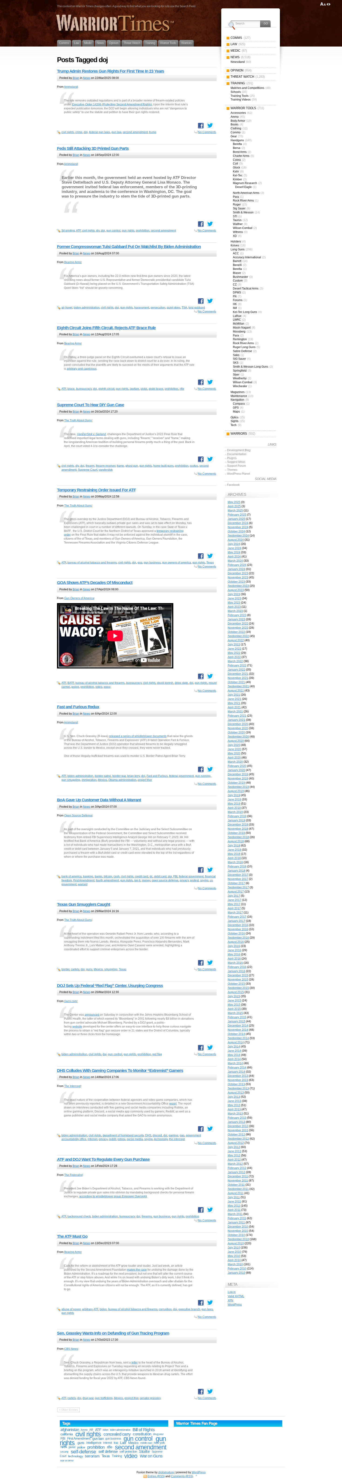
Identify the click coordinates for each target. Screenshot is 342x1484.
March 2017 (235, 912)
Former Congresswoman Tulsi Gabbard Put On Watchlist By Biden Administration (129, 246)
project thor (145, 780)
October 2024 (236, 531)
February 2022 (237, 665)
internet (92, 1139)
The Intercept (72, 1086)
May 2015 (234, 1004)
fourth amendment (107, 880)
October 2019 (236, 782)
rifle (182, 388)
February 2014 (237, 1067)
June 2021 (234, 699)
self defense (108, 1451)
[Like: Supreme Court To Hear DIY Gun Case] (201, 459)
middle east (146, 1442)
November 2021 (238, 678)
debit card (160, 876)
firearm (90, 465)
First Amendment (83, 880)
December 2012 (238, 1126)
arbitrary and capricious (82, 368)
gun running (203, 776)
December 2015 (238, 975)
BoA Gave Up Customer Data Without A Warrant (99, 800)
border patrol (103, 776)
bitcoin (108, 876)
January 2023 (236, 619)
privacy (184, 880)
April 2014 (234, 1059)
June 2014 (234, 1050)
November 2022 (238, 627)
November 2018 (238, 828)
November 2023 (238, 577)
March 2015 (235, 1013)
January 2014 (236, 1071)
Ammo (84, 1429)
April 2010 (234, 1260)
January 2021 (236, 720)
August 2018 (236, 841)
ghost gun (131, 465)
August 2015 (236, 992)
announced (92, 1014)
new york (159, 1442)
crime (78, 132)
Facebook (233, 485)
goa (139, 562)
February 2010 (237, 1268)
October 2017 (236, 883)
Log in (232, 1292)
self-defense (83, 1451)
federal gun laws (99, 132)
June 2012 (234, 1151)
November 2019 (238, 778)
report (173, 1103)
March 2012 (235, 1163)
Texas (210, 562)
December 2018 (238, 824)
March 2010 (235, 1264)
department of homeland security (123, 1135)
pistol (144, 388)
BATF (70, 683)
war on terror (67, 1460)
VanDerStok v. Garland (91, 434)
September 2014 (238, 1038)
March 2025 (235, 510)
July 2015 (234, 996)
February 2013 (237, 1117)
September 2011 (238, 1189)
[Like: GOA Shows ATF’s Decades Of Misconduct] (201, 676)
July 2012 (234, 1147)
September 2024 (238, 535)
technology (161, 1139)
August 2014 (236, 1042)
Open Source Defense (78, 815)
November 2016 (238, 929)
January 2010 (236, 1272)
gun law (116, 132)
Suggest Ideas (236, 461)
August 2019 (236, 791)
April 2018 (234, 858)
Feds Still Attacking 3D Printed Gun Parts (93, 148)
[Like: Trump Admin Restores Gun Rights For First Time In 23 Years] (201, 125)
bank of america (71, 876)
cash (117, 876)
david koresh (165, 683)
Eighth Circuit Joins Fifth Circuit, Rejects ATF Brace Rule (106, 328)
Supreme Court (87, 469)
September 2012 (238, 1138)
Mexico (102, 780)
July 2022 (234, 644)
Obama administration (122, 780)
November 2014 (238, 1029)
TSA (184, 307)
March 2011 (235, 1214)
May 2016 (234, 954)
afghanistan (69, 1429)
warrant (82, 884)
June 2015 (234, 1000)
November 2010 (238, 1230)
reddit (112, 1139)
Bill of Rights (144, 1429)
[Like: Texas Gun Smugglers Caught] (201, 963)
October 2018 (236, 833)
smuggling (110, 969)
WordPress (235, 1304)
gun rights (128, 230)
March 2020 (235, 761)
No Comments (207, 132)
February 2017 (237, 916)
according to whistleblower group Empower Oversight (113, 1196)
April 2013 (234, 1109)
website (77, 1026)
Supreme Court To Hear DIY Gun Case (90, 405)
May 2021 (234, 703)
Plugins (232, 458)
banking (88, 876)
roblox (121, 1139)
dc (151, 876)
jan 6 (137, 880)
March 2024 (235, 560)
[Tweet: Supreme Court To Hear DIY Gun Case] (210, 459)
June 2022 (234, 648)
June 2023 (234, 598)
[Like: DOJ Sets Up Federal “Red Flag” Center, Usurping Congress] (201, 1048)
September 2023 (238, 586)
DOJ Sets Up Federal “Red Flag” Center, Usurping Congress (110, 985)
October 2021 (236, 682)
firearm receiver (105, 465)
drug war (88, 1398)
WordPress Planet (238, 473)
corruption (165, 1309)
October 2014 (236, 1034)
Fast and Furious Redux (78, 707)
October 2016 (236, 933)
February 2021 (237, 715)
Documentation (236, 454)
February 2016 (237, 967)
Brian (76, 78)
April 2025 (234, 506)
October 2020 (236, 732)
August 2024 (236, 539)
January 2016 (236, 971)
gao (182, 1135)
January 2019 (236, 820)
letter (134, 1362)
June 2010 (234, 1251)
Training (117, 1456)
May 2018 (234, 854)
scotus (194, 465)
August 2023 (236, 590)
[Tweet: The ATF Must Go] (210, 1302)
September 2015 (238, 988)
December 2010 (238, 1226)
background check (79, 1216)
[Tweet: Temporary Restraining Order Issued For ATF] (210, 556)
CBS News (71, 1348)
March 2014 (235, 1063)
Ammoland (71, 86)
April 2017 (234, 908)
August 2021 (236, 690)
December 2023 (238, 573)
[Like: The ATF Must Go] (201, 1303)
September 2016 (238, 937)
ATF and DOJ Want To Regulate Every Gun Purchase (103, 1159)
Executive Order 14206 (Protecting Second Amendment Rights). (112, 104)
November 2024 (238, 527)
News (86, 78)
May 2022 (234, 653)
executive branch (189, 1309)
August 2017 (236, 891)
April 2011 (234, 1210)
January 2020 (236, 770)
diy (98, 230)
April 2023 (234, 606)
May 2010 (234, 1256)
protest (194, 880)
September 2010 (238, 1239)
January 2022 (236, 669)
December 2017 (238, 874)
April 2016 (234, 958)
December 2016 (238, 925)
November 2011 (238, 1180)
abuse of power (71, 1309)
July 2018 (234, 845)
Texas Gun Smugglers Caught (83, 904)
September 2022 (238, 636)
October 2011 (236, 1184)
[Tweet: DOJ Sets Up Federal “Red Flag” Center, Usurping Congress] (210, 1047)
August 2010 (236, 1243)
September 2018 (238, 837)
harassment (141, 307)
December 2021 (238, 673)
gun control (113, 230)
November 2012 (238, 1130)
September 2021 (238, 686)
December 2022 (238, 623)
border (65, 969)
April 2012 (234, 1159)
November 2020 (238, 728)
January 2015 (236, 1021)
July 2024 (234, 544)
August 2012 (236, 1143)
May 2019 (234, 803)
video (98, 686)
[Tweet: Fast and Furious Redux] (210, 769)
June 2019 (234, 799)
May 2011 (234, 1205)
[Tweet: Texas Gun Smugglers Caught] (210, 963)
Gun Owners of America (79, 598)
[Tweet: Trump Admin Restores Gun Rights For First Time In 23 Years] (210, 125)
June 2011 (234, 1201)
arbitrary (87, 1309)
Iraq (116, 1442)
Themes (232, 469)
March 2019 (235, 812)
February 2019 (237, 816)
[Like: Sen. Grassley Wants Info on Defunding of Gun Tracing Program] (201, 1391)
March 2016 (235, 962)
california (66, 1434)
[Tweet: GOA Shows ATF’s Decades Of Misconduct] (210, 676)
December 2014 (238, 1025)
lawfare (134, 388)
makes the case (137, 1269)
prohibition (142, 230)
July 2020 (234, 745)
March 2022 (235, 661)
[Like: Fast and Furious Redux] (201, 769)
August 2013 (236, 1092)
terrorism (92, 1456)
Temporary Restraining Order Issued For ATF (96, 490)
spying (204, 880)
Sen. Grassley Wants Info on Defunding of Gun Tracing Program (113, 1333)
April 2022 (234, 657)
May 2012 (234, 1155)
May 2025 (234, 502)
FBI (175, 876)
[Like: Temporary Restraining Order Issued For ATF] (201, 556)
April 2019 (234, 807)
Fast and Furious (157, 776)
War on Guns (151, 1456)
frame (120, 465)
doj (86, 132)
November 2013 (238, 1080)
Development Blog (239, 450)
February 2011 (237, 1218)
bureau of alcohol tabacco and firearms (92, 562)
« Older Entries (68, 1409)
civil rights (67, 132)
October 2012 (236, 1134)
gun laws (207, 1309)
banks (98, 876)
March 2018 (235, 862)
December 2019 (238, 774)
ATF (78, 230)
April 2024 (234, 556)
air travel (66, 307)
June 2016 (234, 950)
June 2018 (234, 849)
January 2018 (236, 870)
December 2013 (238, 1076)
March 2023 (235, 611)
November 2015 (238, 979)
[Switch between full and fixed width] (328, 4)
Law (123, 1443)
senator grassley (150, 1398)
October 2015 (236, 983)
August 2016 (236, 941)
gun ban (98, 1438)
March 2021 (235, 711)
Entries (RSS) (156, 1476)
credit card (141, 876)
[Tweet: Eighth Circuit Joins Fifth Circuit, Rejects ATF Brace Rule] (210, 382)
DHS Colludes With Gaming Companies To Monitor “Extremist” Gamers (120, 1070)
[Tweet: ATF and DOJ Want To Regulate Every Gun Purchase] (210, 1210)
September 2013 (238, 1088)
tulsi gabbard (196, 307)
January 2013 (236, 1122)
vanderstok (106, 469)
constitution (142, 1434)
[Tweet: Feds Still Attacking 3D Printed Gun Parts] (210, 224)
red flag (157, 1054)
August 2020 (236, 740)
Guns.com (70, 1001)
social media (135, 1139)
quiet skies (173, 307)
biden (103, 1309)
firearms (147, 1216)
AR (91, 1429)
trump (152, 132)
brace (71, 388)
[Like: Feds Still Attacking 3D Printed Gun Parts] (201, 224)
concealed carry (117, 1434)
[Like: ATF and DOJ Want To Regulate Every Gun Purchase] (201, 1210)
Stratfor (144, 1452)
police (75, 686)
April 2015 (234, 1009)
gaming (173, 1135)
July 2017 (234, 895)
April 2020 (234, 757)
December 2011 (238, 1176)
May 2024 (234, 552)
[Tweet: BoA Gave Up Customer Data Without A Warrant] (210, 870)
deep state (181, 683)
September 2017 (238, 887)
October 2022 (236, 632)
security (64, 1451)
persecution (158, 307)
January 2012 (236, 1172)
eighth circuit (106, 388)
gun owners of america (176, 562)
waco (107, 686)
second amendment (135, 132)
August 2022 (236, 640)
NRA (63, 1447)
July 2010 (234, 1247)
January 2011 (236, 1222)
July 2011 (234, 1197)
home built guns (163, 465)
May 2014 (234, 1055)
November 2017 (238, 879)
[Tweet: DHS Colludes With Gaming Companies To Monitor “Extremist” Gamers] (210, 1129)
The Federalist (73, 1175)
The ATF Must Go (72, 1236)
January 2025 (236, 518)
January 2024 (236, 569)
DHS (148, 1135)
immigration (89, 780)
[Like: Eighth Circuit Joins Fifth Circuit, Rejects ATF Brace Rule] (201, 382)
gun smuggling (70, 780)
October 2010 (236, 1235)
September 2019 (238, 787)
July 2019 (234, 795)
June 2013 (234, 1101)
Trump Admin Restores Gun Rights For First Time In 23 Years (110, 71)
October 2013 (236, 1084)
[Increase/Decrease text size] (323, 4)
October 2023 (236, 581)
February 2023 (237, 615)
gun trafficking (104, 1398)
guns (89, 969)
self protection (128, 1451)
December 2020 (238, 724)
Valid (236, 1296)
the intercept (177, 1139)
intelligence (93, 1442)
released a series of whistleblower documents (138, 736)
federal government (181, 776)
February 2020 (237, 766)
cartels (75, 969)
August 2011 (236, 1193)
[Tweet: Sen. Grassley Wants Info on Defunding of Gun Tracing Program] (210, 1391)
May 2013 (234, 1105)
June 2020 (234, 749)
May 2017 (234, 904)
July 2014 (234, 1046)
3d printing (68, 230)
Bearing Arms (72, 262)
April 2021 (234, 707)
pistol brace (156, 388)
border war (119, 776)
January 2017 (236, 921)
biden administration (87, 307)
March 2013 (235, 1113)
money (146, 880)
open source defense (165, 880)
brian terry (133, 776)
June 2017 (234, 900)
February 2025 (237, 514)
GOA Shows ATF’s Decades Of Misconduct (94, 582)
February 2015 (237, 1017)
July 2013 (234, 1096)
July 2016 (234, 946)
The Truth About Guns (78, 420)
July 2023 (234, 594)
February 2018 (237, 866)
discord (157, 1135)
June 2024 (234, 548)
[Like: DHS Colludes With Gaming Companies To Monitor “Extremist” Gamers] (201, 1129)
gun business (152, 562)
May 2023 (234, 602)
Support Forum (236, 465)
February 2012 (237, 1168)
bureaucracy (84, 388)
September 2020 (238, 736)
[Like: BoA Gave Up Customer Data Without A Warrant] (201, 870)
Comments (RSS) (182, 1476)
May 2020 (234, 753)
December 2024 (238, 523)
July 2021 (234, 694)
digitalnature (166, 1472)
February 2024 (237, 565)
